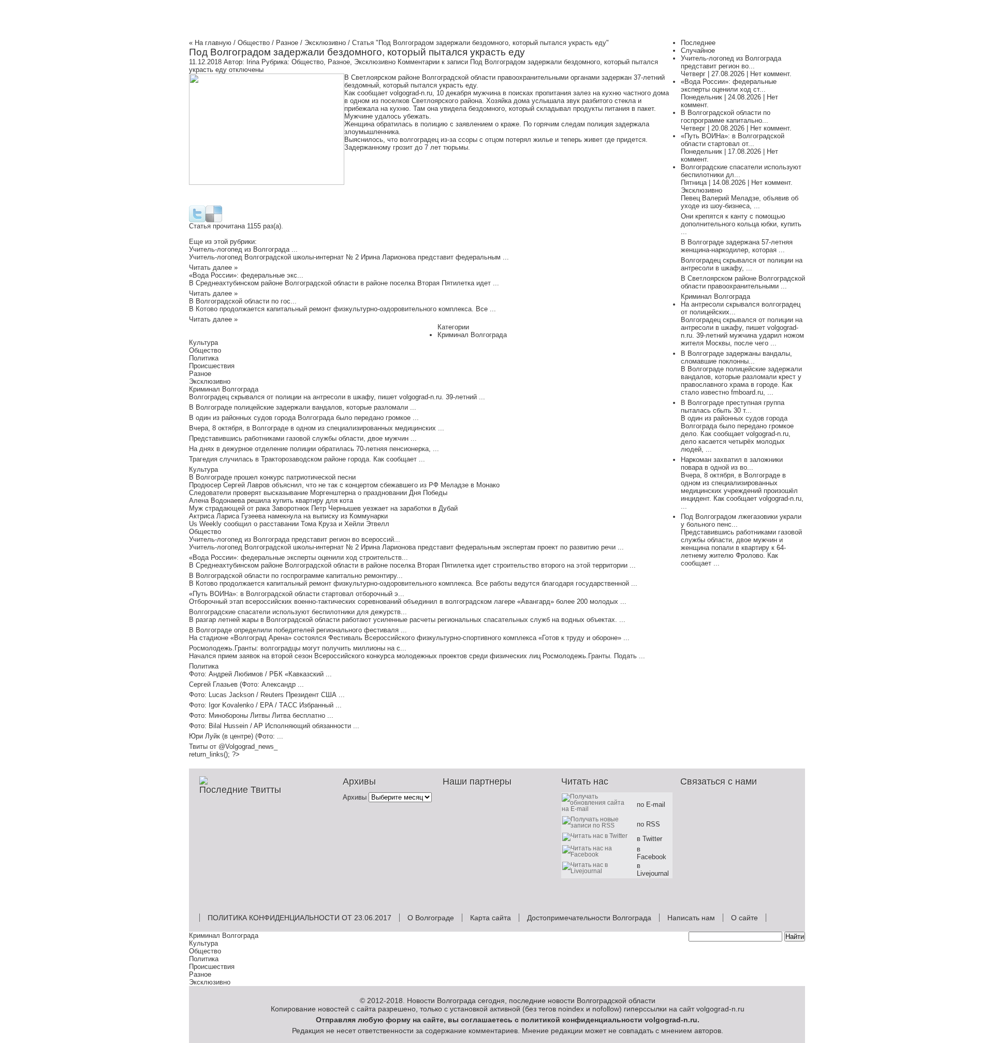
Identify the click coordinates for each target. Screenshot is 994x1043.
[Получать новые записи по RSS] (599, 825)
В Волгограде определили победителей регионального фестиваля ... (298, 630)
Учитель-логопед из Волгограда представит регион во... (731, 62)
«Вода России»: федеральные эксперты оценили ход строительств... (298, 557)
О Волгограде (430, 918)
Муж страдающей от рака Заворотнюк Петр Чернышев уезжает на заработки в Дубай (323, 508)
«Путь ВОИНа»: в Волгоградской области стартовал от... (732, 140)
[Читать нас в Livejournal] (599, 871)
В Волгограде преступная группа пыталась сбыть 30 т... (732, 406)
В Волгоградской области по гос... (243, 301)
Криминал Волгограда (472, 335)
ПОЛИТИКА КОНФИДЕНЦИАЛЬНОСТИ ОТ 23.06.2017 (299, 918)
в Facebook (651, 853)
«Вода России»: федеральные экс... (246, 275)
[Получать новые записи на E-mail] (599, 809)
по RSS (648, 824)
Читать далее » (213, 267)
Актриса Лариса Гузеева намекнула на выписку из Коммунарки (288, 516)
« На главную (210, 43)
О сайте (744, 918)
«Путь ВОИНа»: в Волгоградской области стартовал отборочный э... (296, 594)
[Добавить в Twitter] (197, 220)
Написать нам (691, 918)
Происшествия (212, 366)
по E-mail (651, 804)
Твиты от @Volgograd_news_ (233, 746)
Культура (203, 342)
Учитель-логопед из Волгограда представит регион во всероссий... (294, 539)
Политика (203, 358)
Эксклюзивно (325, 43)
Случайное (698, 50)
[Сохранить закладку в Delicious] (214, 220)
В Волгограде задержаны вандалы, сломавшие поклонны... (736, 357)
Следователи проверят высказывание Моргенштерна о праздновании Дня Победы (318, 493)
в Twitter (649, 839)
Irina (252, 62)
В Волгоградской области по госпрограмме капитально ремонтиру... (296, 576)
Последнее (698, 43)
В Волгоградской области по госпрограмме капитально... (725, 116)
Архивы (355, 797)
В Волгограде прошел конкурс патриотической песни (272, 477)
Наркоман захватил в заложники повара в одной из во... (732, 463)
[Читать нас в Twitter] (596, 835)
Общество (254, 43)
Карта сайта (490, 918)
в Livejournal (653, 869)
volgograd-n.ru (671, 1020)
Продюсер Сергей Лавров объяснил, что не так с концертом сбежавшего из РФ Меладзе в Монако (344, 485)
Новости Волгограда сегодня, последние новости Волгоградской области (531, 1000)
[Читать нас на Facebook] (599, 854)
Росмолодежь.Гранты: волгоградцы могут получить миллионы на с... (297, 648)
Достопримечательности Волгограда (589, 918)
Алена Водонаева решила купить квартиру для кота (271, 500)
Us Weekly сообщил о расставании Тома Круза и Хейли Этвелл (289, 524)
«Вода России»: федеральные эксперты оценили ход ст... (729, 85)
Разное (287, 43)
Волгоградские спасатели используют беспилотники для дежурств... (298, 612)
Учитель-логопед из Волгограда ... (243, 249)
